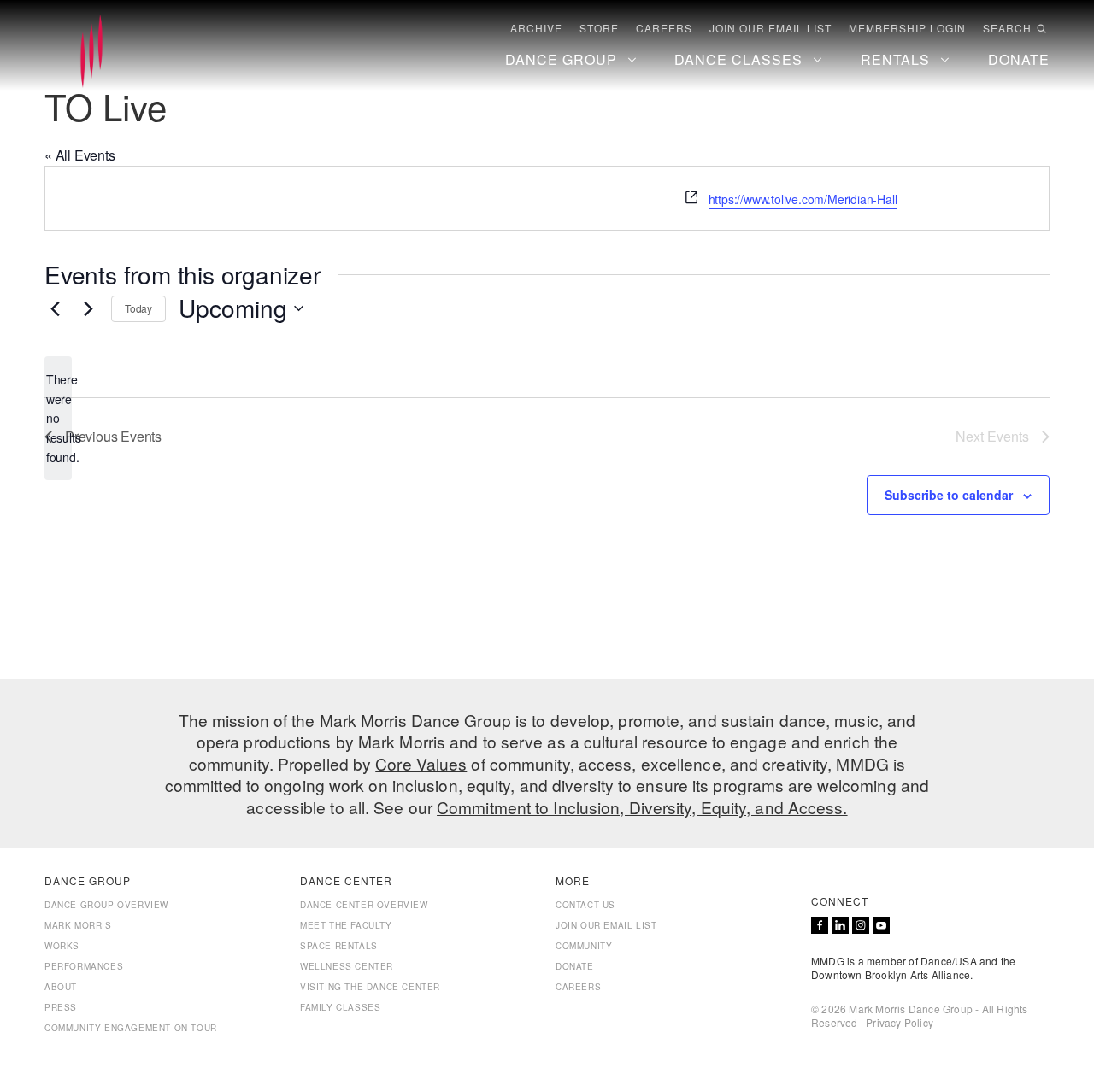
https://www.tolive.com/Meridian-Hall (803, 199)
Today (138, 308)
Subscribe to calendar (949, 494)
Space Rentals (339, 946)
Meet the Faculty (346, 925)
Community (584, 946)
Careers (664, 28)
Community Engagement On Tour (130, 1028)
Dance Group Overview (106, 905)
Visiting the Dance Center (370, 987)
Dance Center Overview (364, 905)
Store (599, 28)
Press (60, 1007)
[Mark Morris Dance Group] (91, 52)
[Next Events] (88, 308)
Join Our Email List (770, 28)
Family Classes (340, 1007)
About (60, 987)
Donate (575, 966)
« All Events (79, 155)
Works (61, 946)
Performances (83, 966)
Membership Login (907, 28)
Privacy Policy (899, 1022)
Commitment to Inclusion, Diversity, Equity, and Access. (642, 806)
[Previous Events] (54, 308)
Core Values (421, 763)
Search (1007, 28)
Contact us (585, 905)
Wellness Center (346, 966)
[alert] (58, 418)
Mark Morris (78, 925)
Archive (536, 28)
